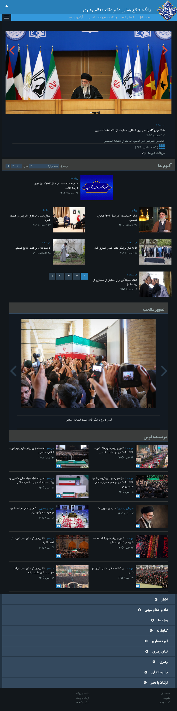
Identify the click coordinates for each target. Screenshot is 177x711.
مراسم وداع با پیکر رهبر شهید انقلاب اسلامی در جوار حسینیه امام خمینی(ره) (112, 482)
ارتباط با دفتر (159, 682)
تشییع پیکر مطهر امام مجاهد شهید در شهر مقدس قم (33, 570)
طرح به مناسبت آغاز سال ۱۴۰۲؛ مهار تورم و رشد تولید (56, 185)
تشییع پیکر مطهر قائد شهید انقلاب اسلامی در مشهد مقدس (113, 450)
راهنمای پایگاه (82, 693)
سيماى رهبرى (125, 508)
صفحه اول (145, 17)
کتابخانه (162, 630)
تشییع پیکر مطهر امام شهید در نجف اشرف (32, 540)
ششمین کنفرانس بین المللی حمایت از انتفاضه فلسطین (130, 130)
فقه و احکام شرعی (156, 610)
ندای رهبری (160, 651)
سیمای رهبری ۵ (107, 508)
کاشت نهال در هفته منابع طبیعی (32, 248)
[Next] (52, 276)
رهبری (163, 662)
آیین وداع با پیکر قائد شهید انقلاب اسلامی (88, 420)
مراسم (161, 124)
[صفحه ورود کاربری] (6, 6)
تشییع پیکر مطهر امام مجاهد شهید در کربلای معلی (113, 540)
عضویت (166, 698)
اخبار (165, 599)
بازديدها (133, 242)
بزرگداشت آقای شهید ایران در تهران (112, 570)
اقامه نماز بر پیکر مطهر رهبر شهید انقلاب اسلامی (31, 450)
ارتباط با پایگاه (82, 698)
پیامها (134, 210)
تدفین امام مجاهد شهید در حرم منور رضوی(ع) (32, 510)
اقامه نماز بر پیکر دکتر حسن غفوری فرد (115, 248)
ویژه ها (74, 178)
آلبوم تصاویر (160, 641)
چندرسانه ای (159, 672)
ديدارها (46, 210)
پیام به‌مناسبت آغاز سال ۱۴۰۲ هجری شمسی (117, 218)
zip (145, 153)
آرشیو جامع (76, 17)
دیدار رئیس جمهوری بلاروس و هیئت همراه (30, 218)
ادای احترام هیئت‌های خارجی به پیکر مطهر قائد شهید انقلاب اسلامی (31, 480)
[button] (6, 17)
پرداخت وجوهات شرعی (102, 17)
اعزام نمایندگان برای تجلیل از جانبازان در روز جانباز (115, 282)
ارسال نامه (127, 17)
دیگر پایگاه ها (82, 703)
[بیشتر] (162, 147)
